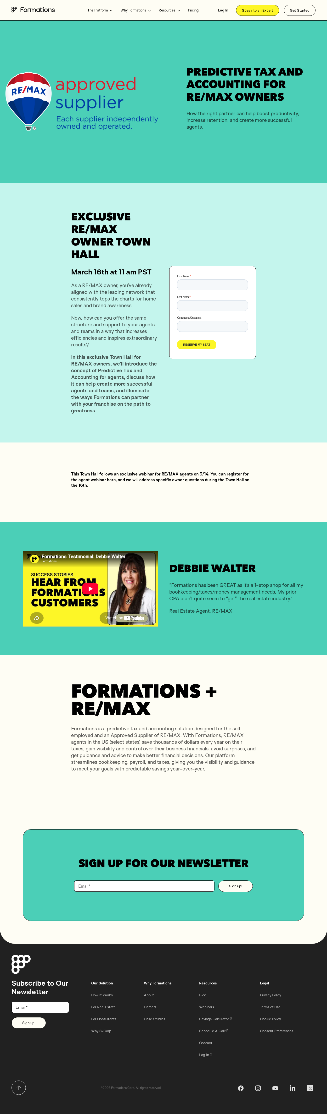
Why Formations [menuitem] (133, 10)
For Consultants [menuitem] (103, 1019)
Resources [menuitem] (167, 10)
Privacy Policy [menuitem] (270, 995)
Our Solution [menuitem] (102, 983)
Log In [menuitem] (223, 10)
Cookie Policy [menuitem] (270, 1019)
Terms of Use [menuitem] (270, 1007)
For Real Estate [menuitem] (103, 1007)
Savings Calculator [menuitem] (214, 1019)
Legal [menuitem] (264, 983)
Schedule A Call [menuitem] (212, 1031)
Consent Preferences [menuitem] (276, 1031)
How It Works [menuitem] (102, 995)
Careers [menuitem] (150, 1007)
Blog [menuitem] (202, 995)
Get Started (300, 10)
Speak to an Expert (257, 10)
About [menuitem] (149, 995)
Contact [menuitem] (205, 1043)
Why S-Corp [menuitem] (101, 1031)
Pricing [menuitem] (193, 10)
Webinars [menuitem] (206, 1007)
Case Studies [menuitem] (154, 1019)
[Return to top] (18, 1088)
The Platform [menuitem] (97, 10)
